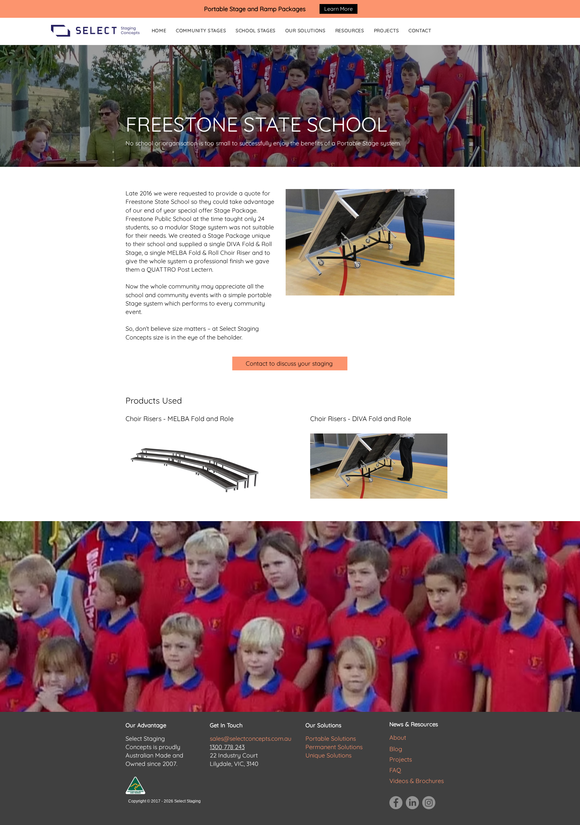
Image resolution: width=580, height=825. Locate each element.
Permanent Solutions (333, 747)
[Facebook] (395, 802)
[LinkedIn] (412, 802)
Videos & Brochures (416, 781)
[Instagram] (428, 802)
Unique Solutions (328, 755)
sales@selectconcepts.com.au (250, 738)
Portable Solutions (330, 738)
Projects (400, 759)
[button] (351, 30)
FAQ (395, 770)
